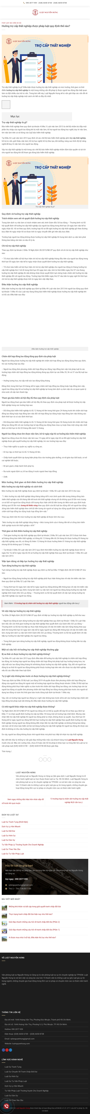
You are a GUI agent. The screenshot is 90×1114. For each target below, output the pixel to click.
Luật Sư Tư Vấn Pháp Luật (13, 854)
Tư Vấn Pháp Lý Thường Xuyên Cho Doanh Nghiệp (23, 845)
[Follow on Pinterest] (7, 1050)
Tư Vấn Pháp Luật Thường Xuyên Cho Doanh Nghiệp (27, 1091)
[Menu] (3, 12)
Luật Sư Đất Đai (8, 831)
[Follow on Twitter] (10, 1050)
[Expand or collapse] (5, 115)
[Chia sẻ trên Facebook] (41, 759)
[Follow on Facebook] (3, 1050)
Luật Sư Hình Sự (8, 836)
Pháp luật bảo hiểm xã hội (11, 23)
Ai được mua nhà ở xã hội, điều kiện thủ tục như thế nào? (32, 937)
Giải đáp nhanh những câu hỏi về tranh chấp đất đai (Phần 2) (34, 922)
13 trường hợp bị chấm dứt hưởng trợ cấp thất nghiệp (36, 603)
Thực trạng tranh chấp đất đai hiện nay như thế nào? (31, 914)
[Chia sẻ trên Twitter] (45, 759)
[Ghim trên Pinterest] (49, 759)
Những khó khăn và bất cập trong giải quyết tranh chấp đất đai (35, 906)
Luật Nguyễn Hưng (23, 1108)
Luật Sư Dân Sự (8, 840)
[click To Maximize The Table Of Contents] (6, 104)
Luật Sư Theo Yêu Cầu (11, 849)
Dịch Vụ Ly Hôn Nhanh (11, 826)
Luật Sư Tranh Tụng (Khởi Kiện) (15, 822)
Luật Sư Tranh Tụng (13, 1067)
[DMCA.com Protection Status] (19, 997)
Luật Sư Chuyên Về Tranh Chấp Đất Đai (21, 1072)
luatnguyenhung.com (21, 1043)
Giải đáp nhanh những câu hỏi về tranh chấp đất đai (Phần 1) (34, 930)
